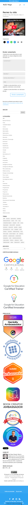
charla (12, 220)
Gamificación (6, 147)
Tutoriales (5, 204)
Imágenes (5, 158)
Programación (6, 187)
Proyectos (5, 192)
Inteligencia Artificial (7, 164)
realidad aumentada (17, 238)
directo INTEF (12, 225)
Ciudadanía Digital (7, 124)
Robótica (5, 198)
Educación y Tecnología (8, 139)
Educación (16, 14)
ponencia (21, 233)
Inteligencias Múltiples (8, 166)
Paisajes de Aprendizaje (8, 173)
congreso (14, 222)
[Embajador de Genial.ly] (13, 338)
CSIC (18, 222)
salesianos (17, 240)
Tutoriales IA (5, 206)
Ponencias (5, 183)
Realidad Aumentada (7, 196)
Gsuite (4, 152)
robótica (11, 240)
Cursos (4, 126)
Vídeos (20, 14)
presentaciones (11, 235)
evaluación (11, 227)
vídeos (12, 242)
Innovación (5, 162)
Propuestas (5, 189)
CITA (16, 220)
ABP (4, 118)
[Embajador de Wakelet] (13, 384)
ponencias (5, 235)
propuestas (5, 238)
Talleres (4, 202)
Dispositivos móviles (7, 135)
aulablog (19, 218)
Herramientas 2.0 (6, 154)
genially (15, 227)
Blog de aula (19, 491)
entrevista (5, 227)
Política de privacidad (9, 491)
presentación (18, 235)
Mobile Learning (6, 171)
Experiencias (5, 145)
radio (10, 238)
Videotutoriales (6, 212)
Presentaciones (6, 185)
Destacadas (5, 129)
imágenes (16, 229)
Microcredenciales (7, 168)
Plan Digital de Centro (8, 179)
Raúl (6, 14)
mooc (21, 231)
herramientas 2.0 (6, 229)
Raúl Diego (11, 474)
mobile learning (16, 231)
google (20, 227)
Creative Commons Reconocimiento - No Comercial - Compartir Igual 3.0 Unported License (14, 477)
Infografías (5, 160)
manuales (10, 231)
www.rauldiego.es (20, 480)
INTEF (21, 229)
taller (21, 240)
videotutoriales (6, 242)
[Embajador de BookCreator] (13, 409)
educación (18, 225)
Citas (4, 122)
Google (4, 150)
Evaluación (5, 143)
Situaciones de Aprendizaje (9, 200)
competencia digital (7, 222)
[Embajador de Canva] (13, 446)
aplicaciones (13, 218)
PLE (3, 181)
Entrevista (5, 141)
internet (4, 231)
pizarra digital (12, 233)
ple (17, 233)
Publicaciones (6, 194)
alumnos (8, 218)
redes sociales (6, 240)
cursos (22, 222)
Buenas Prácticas (6, 120)
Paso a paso (5, 175)
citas (19, 220)
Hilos (4, 156)
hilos (12, 229)
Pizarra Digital (6, 177)
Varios (4, 208)
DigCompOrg (5, 133)
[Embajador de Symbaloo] (13, 360)
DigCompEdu (5, 131)
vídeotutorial (17, 242)
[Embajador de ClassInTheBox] (13, 425)
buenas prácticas (6, 220)
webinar (22, 242)
